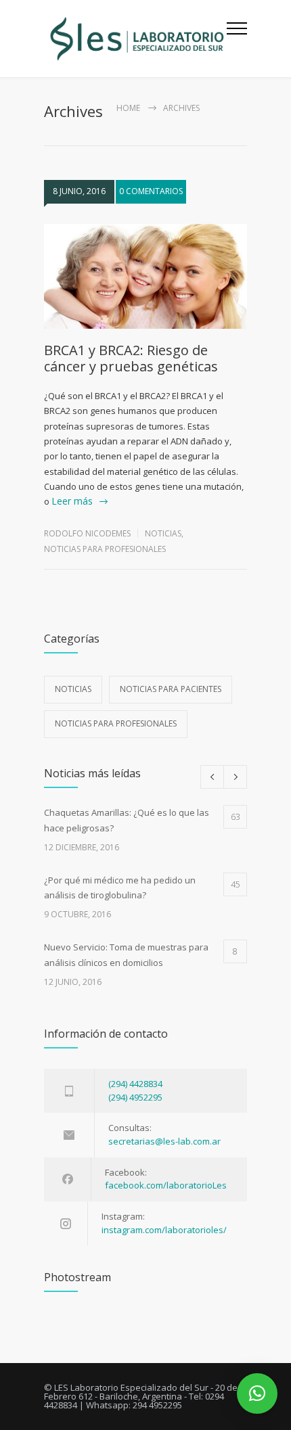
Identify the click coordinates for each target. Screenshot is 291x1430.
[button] (257, 1393)
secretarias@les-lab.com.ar (164, 1141)
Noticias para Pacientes (170, 689)
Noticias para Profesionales (105, 549)
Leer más (72, 500)
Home (128, 108)
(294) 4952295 (135, 1097)
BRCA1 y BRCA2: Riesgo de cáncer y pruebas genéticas (131, 358)
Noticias (163, 533)
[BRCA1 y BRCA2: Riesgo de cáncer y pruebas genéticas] (145, 276)
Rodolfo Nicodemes (87, 533)
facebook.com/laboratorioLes (166, 1185)
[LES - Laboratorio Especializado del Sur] (135, 39)
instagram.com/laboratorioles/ (164, 1230)
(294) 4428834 (135, 1084)
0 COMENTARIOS (151, 191)
